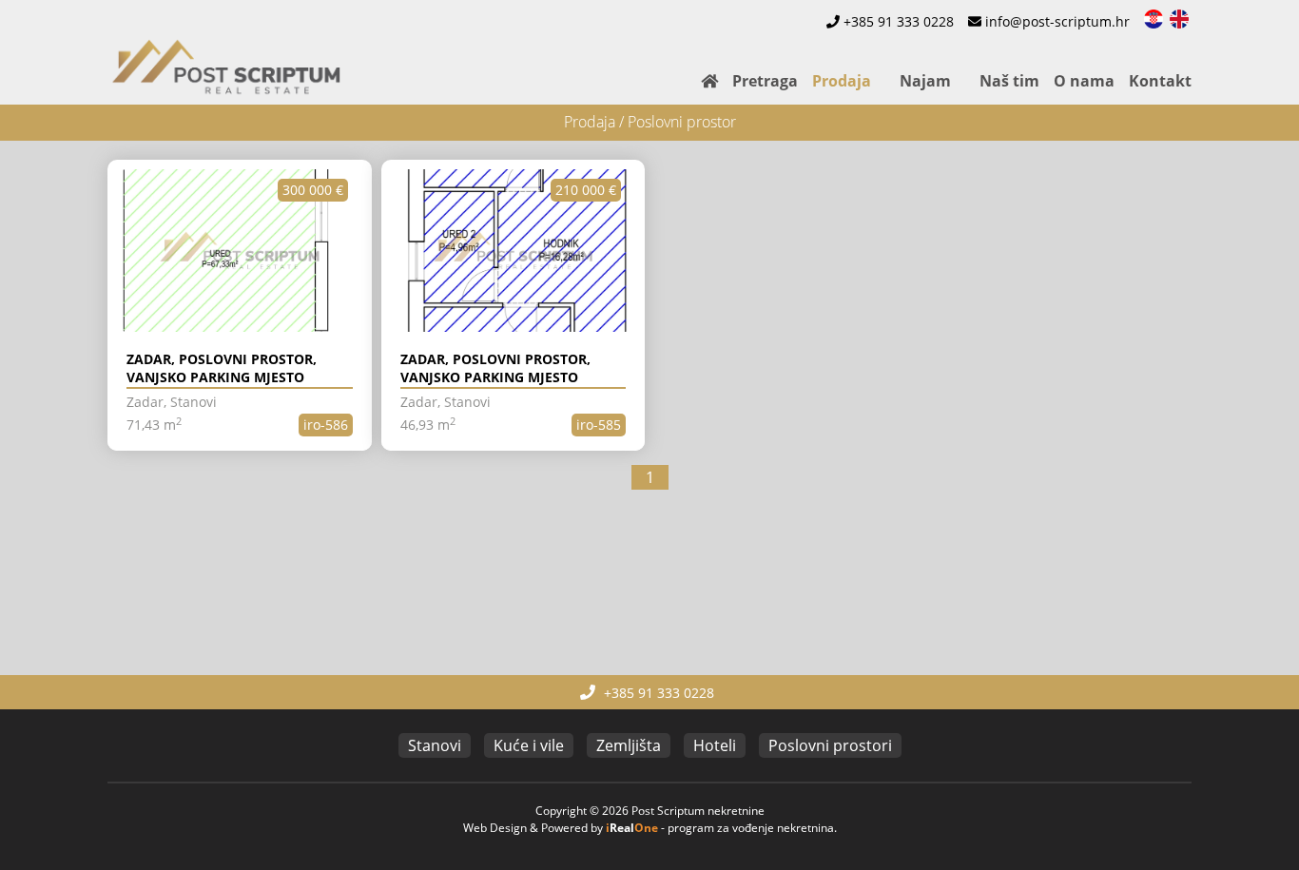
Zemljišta (628, 745)
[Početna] (702, 81)
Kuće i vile (529, 745)
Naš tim (1009, 80)
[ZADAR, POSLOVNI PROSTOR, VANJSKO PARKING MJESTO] (239, 251)
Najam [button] (925, 80)
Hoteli (714, 745)
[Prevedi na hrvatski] (1155, 17)
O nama (1084, 80)
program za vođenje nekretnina (751, 828)
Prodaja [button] (841, 80)
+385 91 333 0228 (898, 21)
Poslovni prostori (830, 745)
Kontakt (1160, 80)
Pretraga (765, 80)
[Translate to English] (1181, 17)
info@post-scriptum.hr (1057, 21)
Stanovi (434, 745)
